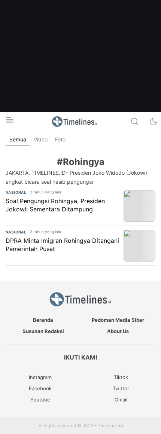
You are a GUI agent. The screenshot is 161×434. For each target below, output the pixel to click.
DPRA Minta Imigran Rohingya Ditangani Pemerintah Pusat (62, 245)
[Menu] (9, 122)
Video (41, 139)
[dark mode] (153, 121)
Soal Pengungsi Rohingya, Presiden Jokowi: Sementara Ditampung (55, 205)
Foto (60, 139)
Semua (17, 139)
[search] (134, 121)
